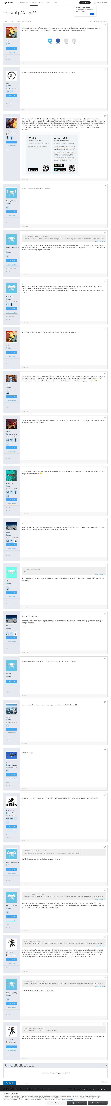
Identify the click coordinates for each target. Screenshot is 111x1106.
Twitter (50, 43)
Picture (21, 1066)
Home (5, 21)
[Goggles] (7, 444)
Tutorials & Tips (24, 2)
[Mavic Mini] (7, 91)
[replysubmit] (9, 1083)
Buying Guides (93, 1089)
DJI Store (86, 1089)
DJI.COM (79, 1089)
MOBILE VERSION (71, 1089)
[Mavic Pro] (11, 440)
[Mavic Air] (7, 393)
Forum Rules (49, 1089)
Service (55, 2)
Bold (6, 1066)
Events (47, 2)
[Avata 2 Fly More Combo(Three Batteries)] (15, 541)
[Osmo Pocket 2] (15, 440)
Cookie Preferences (39, 1089)
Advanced (104, 1065)
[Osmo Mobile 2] (11, 138)
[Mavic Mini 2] (7, 440)
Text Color (10, 1066)
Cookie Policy (69, 1099)
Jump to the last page (24, 1083)
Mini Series (19, 21)
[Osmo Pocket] (11, 304)
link (53, 1038)
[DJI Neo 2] (7, 818)
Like (74, 43)
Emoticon (31, 1066)
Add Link (26, 1066)
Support (101, 1089)
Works (40, 2)
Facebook (58, 43)
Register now (67, 1073)
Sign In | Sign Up (102, 3)
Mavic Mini (27, 21)
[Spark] (11, 91)
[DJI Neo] (11, 818)
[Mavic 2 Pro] (7, 589)
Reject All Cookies (77, 1103)
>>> (7, 822)
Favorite (66, 43)
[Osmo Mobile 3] (7, 138)
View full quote (100, 241)
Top (107, 1089)
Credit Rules (105, 1082)
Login (61, 1073)
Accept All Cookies (97, 1103)
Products (33, 2)
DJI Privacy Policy (29, 1089)
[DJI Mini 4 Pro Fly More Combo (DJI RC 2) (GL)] (7, 496)
